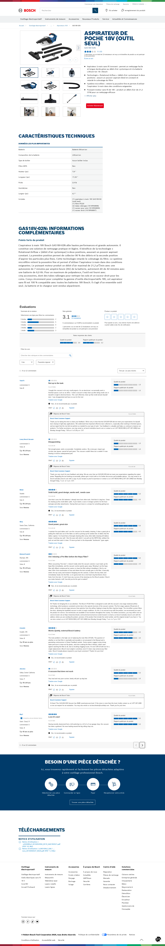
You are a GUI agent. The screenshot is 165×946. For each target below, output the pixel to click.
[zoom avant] (70, 60)
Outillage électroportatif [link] (28, 868)
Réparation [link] (107, 872)
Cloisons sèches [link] (128, 874)
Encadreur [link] (126, 900)
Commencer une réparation (94, 4)
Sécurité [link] (86, 881)
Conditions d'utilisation (30, 940)
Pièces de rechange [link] (110, 875)
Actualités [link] (87, 875)
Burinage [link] (71, 881)
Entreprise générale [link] (129, 878)
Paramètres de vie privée (116, 935)
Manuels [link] (106, 878)
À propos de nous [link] (90, 872)
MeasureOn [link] (49, 878)
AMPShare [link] (87, 878)
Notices (132, 935)
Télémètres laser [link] (51, 881)
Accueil (21, 25)
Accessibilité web (48, 940)
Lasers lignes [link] (50, 887)
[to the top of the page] (161, 932)
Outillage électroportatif (37, 25)
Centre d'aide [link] (109, 867)
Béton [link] (124, 884)
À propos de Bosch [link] (91, 867)
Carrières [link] (86, 884)
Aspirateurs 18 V (62, 25)
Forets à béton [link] (74, 875)
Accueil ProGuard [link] (28, 887)
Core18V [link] (24, 884)
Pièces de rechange (112, 4)
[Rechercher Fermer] (90, 10)
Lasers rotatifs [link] (50, 884)
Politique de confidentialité (88, 935)
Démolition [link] (126, 893)
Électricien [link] (126, 897)
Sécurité (61, 940)
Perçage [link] (71, 878)
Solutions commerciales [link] (128, 868)
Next (78, 48)
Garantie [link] (106, 881)
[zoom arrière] (76, 60)
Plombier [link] (125, 903)
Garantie (126, 4)
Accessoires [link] (73, 867)
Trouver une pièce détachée (82, 802)
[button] (95, 105)
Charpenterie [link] (127, 881)
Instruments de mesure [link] (51, 868)
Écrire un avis (88, 58)
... (51, 25)
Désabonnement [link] (109, 888)
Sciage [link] (71, 884)
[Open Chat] (158, 939)
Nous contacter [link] (109, 884)
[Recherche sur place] (95, 10)
